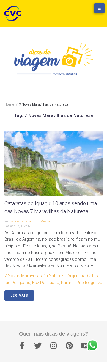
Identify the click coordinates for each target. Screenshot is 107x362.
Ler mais (19, 295)
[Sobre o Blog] (94, 11)
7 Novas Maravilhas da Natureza (35, 275)
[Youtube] (85, 345)
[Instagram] (53, 345)
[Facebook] (22, 345)
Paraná (45, 221)
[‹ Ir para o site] (70, 11)
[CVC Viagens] (14, 13)
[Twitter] (37, 345)
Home (9, 104)
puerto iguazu (89, 282)
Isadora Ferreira (20, 221)
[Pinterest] (69, 345)
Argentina (76, 275)
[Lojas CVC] (82, 11)
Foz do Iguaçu (45, 282)
